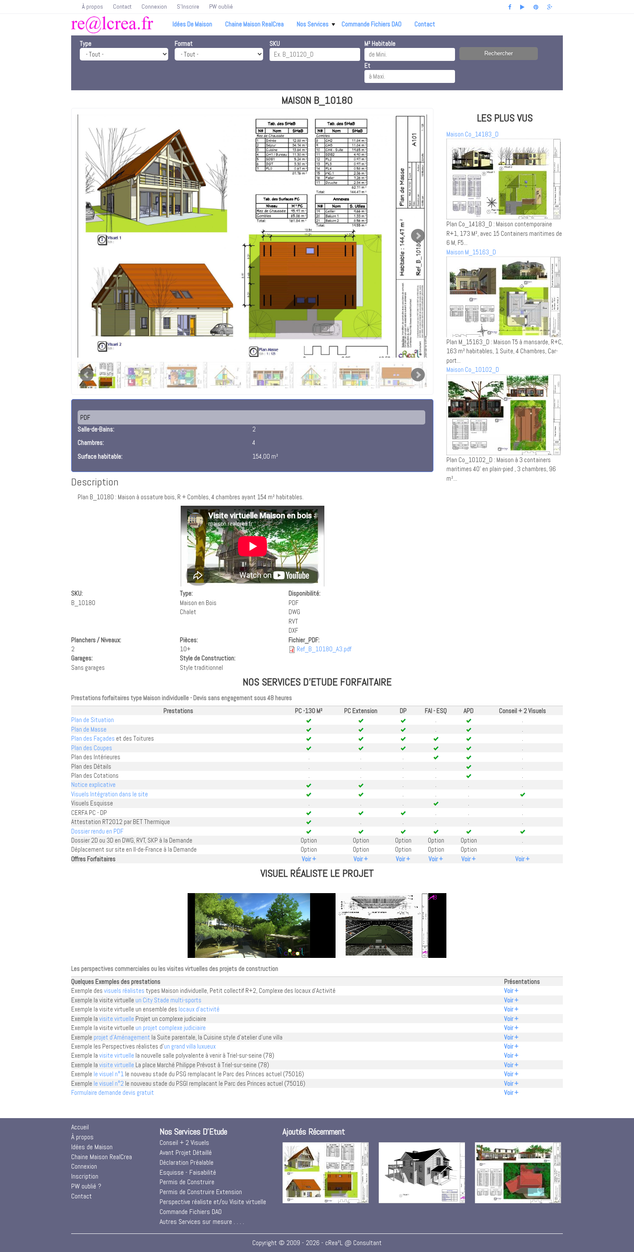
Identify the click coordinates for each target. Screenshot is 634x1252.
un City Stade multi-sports (168, 1000)
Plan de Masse (89, 729)
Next (418, 236)
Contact (122, 6)
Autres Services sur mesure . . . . (202, 1221)
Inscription (84, 1176)
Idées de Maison (192, 24)
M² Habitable (379, 43)
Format (184, 43)
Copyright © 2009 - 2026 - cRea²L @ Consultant (317, 1242)
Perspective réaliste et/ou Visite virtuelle (213, 1201)
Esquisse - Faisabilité (188, 1172)
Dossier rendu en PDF (97, 831)
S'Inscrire (188, 6)
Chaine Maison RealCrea (254, 24)
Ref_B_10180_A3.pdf (324, 649)
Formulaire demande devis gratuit (112, 1092)
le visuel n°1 (109, 1074)
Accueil (80, 1127)
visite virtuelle (116, 1018)
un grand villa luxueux (190, 1046)
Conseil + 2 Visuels (184, 1142)
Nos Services (313, 24)
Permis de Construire (187, 1181)
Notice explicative (93, 784)
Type (85, 43)
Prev (87, 375)
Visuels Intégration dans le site (109, 794)
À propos (92, 6)
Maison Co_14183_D (472, 134)
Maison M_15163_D (471, 252)
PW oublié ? (86, 1186)
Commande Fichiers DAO (372, 24)
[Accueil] (112, 24)
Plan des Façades (93, 738)
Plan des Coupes (91, 748)
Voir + (309, 859)
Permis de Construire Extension (201, 1191)
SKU (275, 43)
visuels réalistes (124, 990)
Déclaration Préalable (186, 1162)
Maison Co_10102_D (472, 369)
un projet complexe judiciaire (170, 1028)
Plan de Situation (92, 720)
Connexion (154, 6)
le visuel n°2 (109, 1083)
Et (367, 65)
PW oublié (221, 6)
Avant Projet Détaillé (186, 1152)
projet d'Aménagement (122, 1037)
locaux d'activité (199, 1009)
